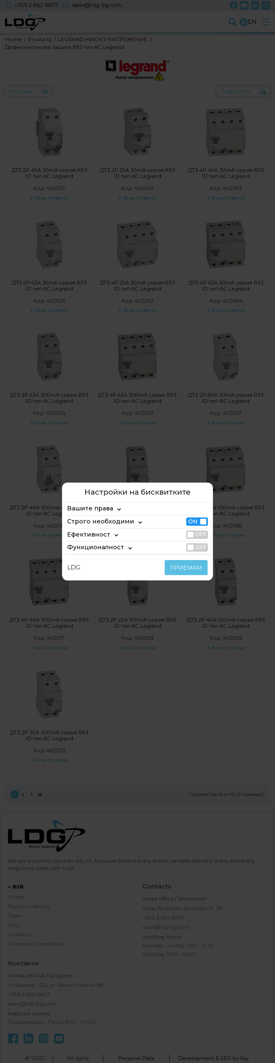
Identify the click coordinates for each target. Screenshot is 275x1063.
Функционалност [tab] (95, 547)
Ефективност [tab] (88, 534)
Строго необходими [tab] (100, 521)
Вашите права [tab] (90, 508)
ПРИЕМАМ (186, 568)
